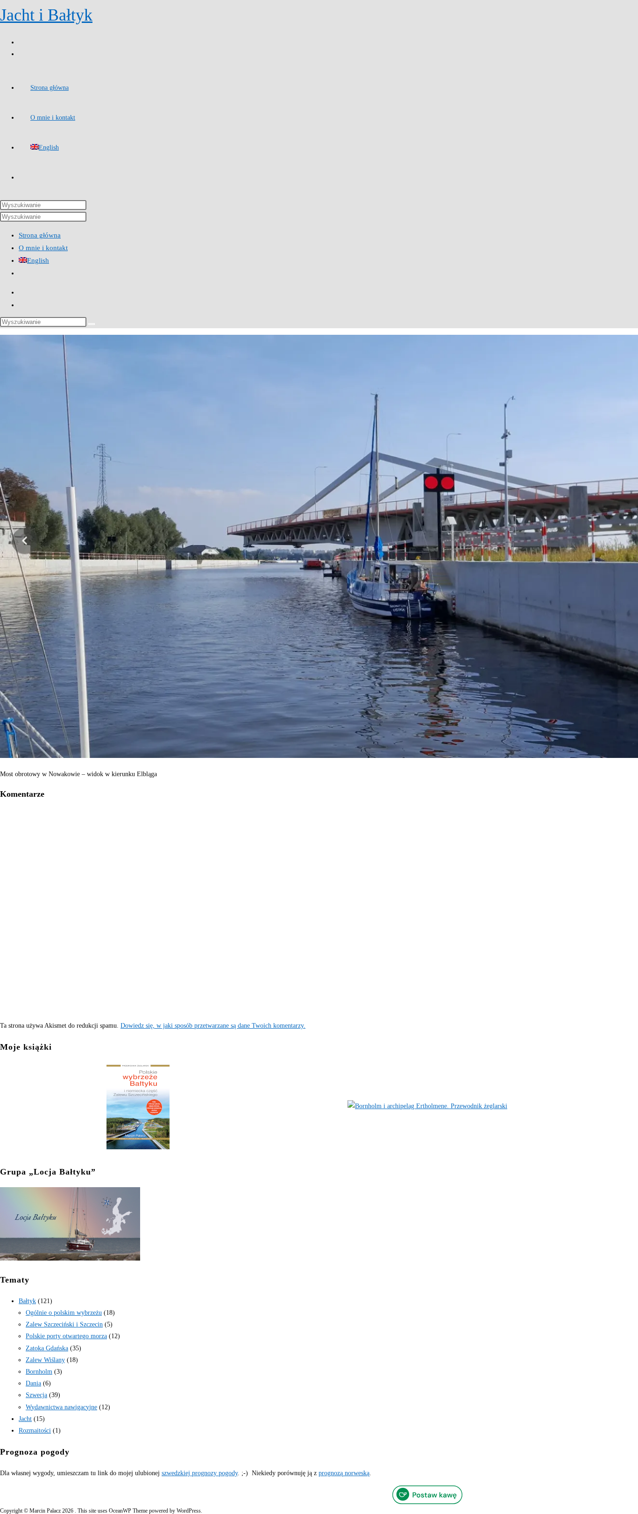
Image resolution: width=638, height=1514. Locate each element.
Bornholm (39, 1371)
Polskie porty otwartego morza (66, 1336)
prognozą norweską (344, 1473)
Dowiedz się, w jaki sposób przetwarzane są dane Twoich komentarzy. (213, 1025)
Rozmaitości (35, 1430)
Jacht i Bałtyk (46, 15)
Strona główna (40, 235)
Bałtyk (27, 1301)
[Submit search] (91, 324)
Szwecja (36, 1395)
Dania (33, 1383)
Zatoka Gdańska (47, 1348)
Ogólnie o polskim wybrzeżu (64, 1312)
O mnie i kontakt (43, 248)
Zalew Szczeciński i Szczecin (64, 1324)
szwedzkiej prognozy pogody (200, 1473)
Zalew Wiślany (45, 1359)
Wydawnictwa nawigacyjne (61, 1407)
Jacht (25, 1418)
